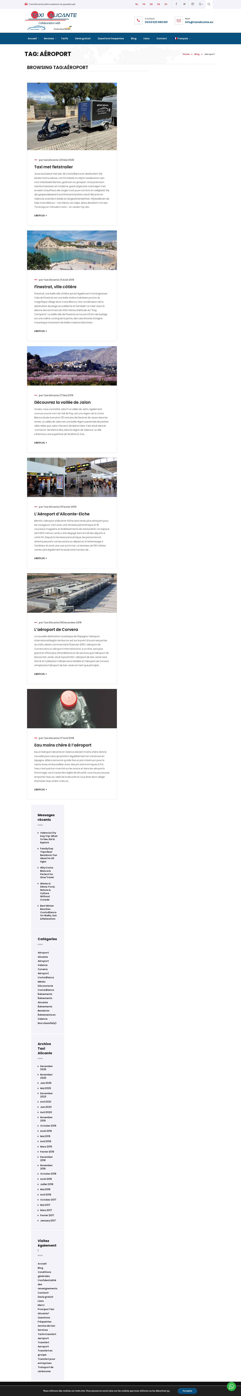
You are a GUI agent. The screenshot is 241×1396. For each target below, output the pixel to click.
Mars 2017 (46, 1210)
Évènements (45, 994)
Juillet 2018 (46, 1184)
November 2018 (46, 1167)
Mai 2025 (45, 1088)
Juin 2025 (45, 1083)
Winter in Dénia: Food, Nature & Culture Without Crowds (47, 891)
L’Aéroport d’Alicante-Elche (62, 514)
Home (186, 54)
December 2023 (46, 1095)
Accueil (42, 1263)
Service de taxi (46, 1325)
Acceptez (187, 1390)
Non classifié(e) (47, 1023)
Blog (197, 54)
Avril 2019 (45, 1141)
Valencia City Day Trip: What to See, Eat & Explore (49, 837)
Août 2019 (46, 1131)
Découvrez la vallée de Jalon (62, 402)
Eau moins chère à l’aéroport (62, 745)
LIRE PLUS (39, 215)
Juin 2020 (46, 1107)
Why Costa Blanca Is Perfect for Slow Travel (47, 872)
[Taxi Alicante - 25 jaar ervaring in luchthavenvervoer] (51, 20)
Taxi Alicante (51, 279)
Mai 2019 (45, 1136)
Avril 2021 (45, 1101)
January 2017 (48, 1220)
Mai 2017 (45, 1205)
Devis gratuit (45, 1297)
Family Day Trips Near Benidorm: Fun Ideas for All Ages (48, 855)
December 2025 (46, 1068)
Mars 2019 (46, 1146)
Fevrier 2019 (47, 1151)
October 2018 (48, 1173)
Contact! (43, 1292)
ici (168, 1390)
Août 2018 (46, 1179)
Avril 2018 (45, 1194)
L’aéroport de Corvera (56, 629)
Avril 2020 (46, 1112)
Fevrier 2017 (47, 1215)
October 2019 (48, 1125)
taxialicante (50, 160)
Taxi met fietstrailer (53, 167)
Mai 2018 (45, 1189)
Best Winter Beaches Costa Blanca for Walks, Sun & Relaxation (48, 912)
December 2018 (46, 1158)
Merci (41, 1305)
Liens (41, 1301)
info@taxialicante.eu (199, 22)
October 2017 (48, 1199)
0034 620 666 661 (156, 22)
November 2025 (46, 1076)
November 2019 (46, 1119)
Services (43, 1330)
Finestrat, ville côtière (55, 286)
